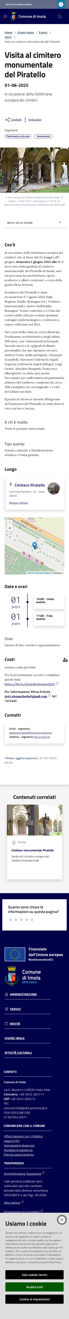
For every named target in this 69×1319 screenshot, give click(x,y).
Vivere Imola (25, 32)
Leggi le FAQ (12, 1141)
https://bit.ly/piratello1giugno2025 (30, 684)
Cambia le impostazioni (34, 1299)
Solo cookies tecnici (34, 1274)
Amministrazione (23, 994)
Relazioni (18, 1136)
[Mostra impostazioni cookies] (65, 659)
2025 (8, 37)
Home (8, 32)
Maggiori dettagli (18, 503)
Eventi (43, 32)
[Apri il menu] (5, 16)
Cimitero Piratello (30, 485)
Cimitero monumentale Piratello (33, 850)
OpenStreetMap (42, 572)
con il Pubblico (34, 1136)
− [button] (10, 528)
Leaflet (30, 572)
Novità (15, 1024)
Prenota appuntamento (19, 1154)
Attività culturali (18, 1053)
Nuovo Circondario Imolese (19, 4)
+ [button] (10, 522)
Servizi (15, 1009)
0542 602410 (42, 737)
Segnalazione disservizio (19, 1145)
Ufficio (8, 1136)
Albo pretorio (12, 1202)
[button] (59, 16)
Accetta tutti (34, 1287)
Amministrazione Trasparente (22, 1173)
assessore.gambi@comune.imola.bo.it (30, 733)
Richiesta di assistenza (18, 1150)
